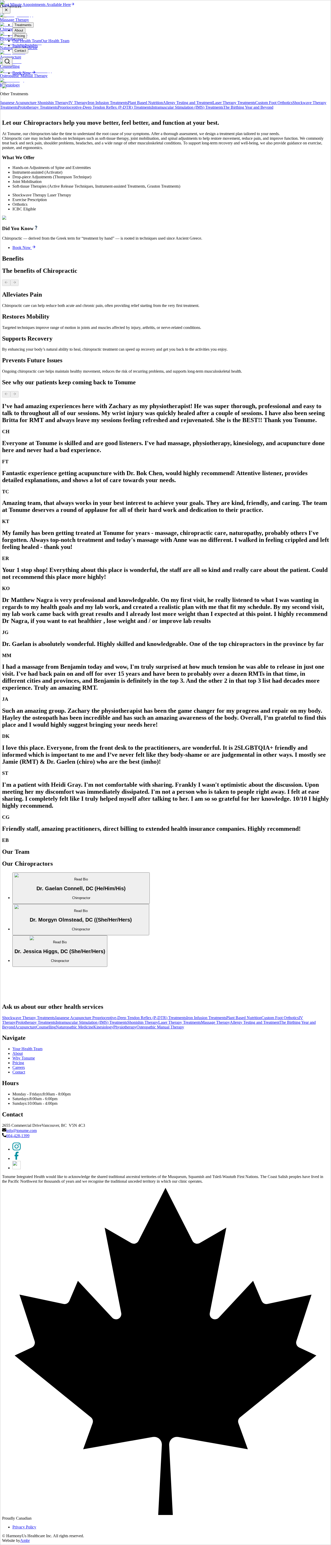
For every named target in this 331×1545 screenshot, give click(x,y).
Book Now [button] (21, 1006)
